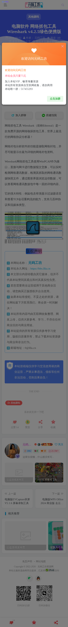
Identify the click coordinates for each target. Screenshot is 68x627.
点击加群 (55, 98)
